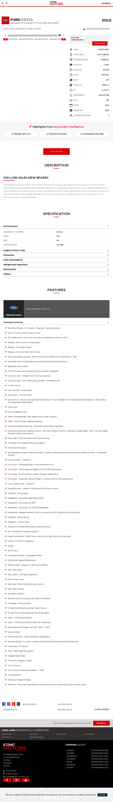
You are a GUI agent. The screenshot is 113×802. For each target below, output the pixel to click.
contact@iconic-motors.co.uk (17, 777)
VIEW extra (99, 43)
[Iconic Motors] (56, 3)
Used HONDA (6, 734)
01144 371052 (102, 709)
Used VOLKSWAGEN (36, 737)
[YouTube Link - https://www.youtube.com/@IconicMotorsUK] (13, 704)
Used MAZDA (34, 734)
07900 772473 (11, 774)
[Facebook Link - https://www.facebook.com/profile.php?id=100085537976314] (4, 704)
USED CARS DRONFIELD (14, 29)
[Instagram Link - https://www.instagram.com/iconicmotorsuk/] (8, 704)
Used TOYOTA (7, 737)
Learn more (90, 795)
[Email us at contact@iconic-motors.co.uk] (18, 704)
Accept (102, 795)
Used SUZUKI (88, 734)
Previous (5, 39)
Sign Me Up (101, 723)
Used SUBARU (61, 734)
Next (63, 39)
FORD (30, 29)
